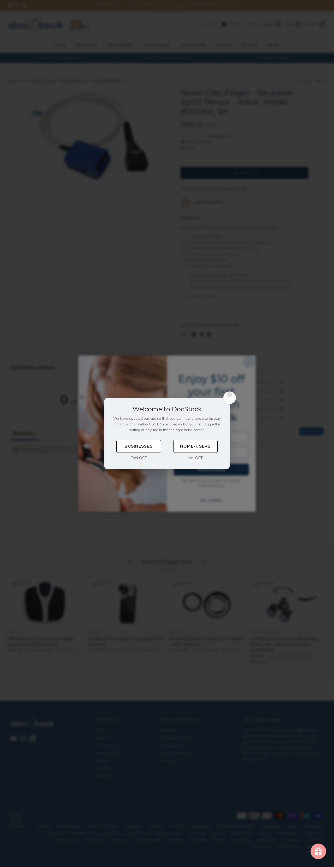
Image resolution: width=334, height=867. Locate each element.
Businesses (138, 446)
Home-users (195, 446)
